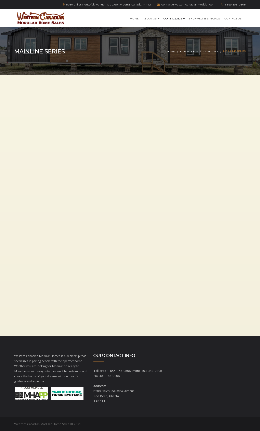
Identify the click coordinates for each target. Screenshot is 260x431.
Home (134, 18)
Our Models (172, 18)
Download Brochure (54, 111)
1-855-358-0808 (235, 4)
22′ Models (210, 51)
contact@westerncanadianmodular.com (188, 4)
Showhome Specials (204, 18)
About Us (150, 18)
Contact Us (233, 18)
